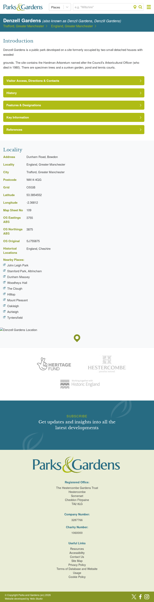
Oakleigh (13, 306)
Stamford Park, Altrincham (24, 271)
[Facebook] (140, 596)
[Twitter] (134, 596)
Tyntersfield (14, 317)
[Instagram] (146, 596)
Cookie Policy (77, 577)
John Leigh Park (17, 265)
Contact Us (77, 557)
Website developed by (24, 598)
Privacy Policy (77, 565)
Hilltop (11, 294)
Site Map (77, 561)
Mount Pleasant (17, 300)
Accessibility (77, 553)
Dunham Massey (18, 277)
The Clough (14, 288)
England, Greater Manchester (72, 26)
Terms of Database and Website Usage (77, 571)
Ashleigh (12, 312)
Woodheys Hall (17, 282)
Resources (77, 549)
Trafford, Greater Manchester (23, 26)
